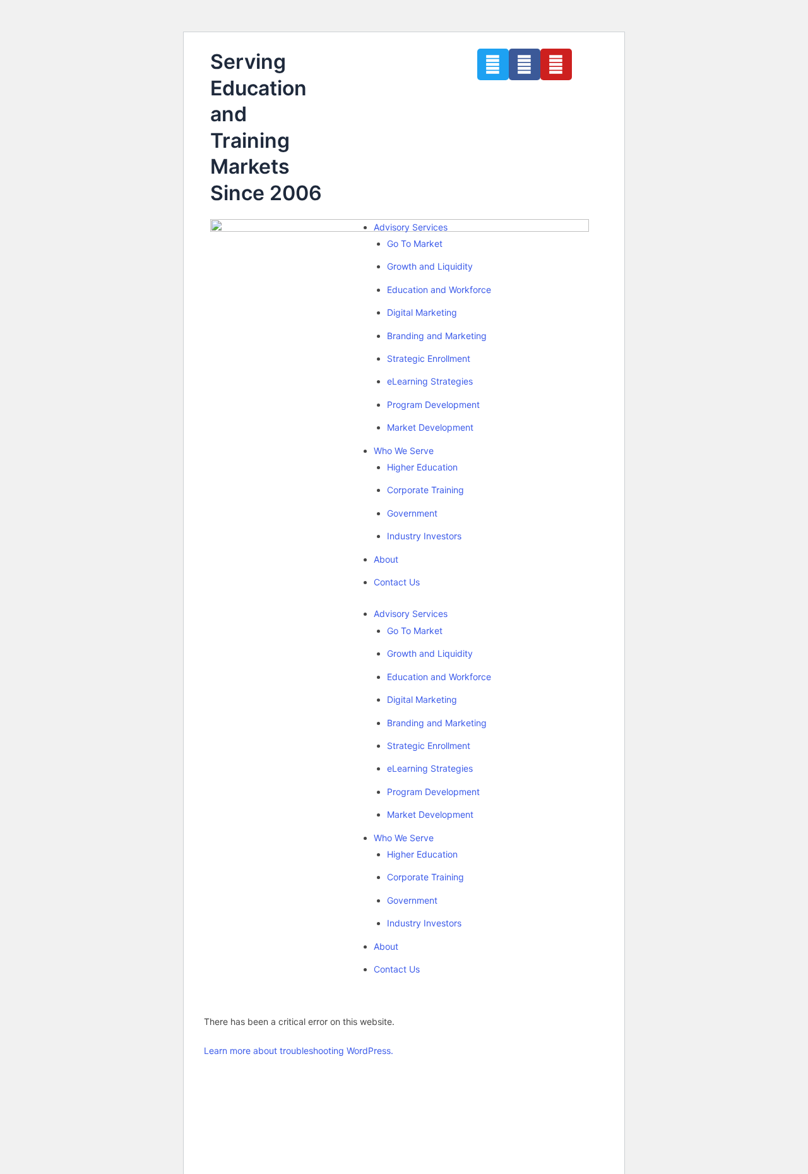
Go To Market (415, 243)
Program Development (433, 404)
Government (412, 513)
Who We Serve (404, 450)
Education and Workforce (439, 289)
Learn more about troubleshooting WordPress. (298, 1050)
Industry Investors (424, 535)
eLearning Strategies (430, 381)
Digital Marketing (422, 312)
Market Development (430, 427)
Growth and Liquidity (430, 266)
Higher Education (422, 467)
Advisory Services (411, 227)
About (386, 559)
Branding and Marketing (437, 335)
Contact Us (397, 582)
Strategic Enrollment (428, 358)
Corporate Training (425, 489)
